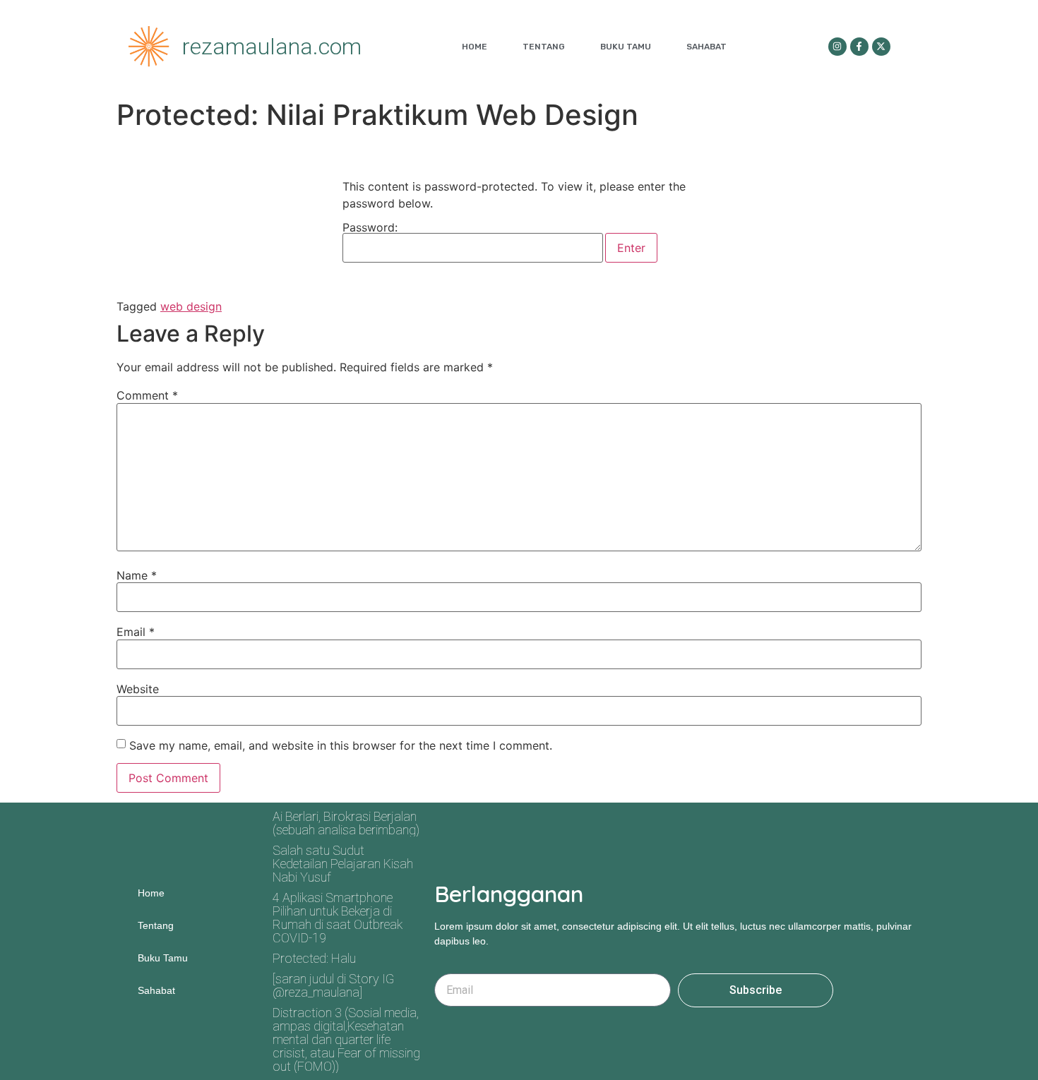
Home (474, 47)
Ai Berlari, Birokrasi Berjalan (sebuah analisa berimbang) (346, 823)
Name (137, 575)
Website (138, 689)
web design (191, 306)
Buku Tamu (625, 47)
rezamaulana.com (272, 46)
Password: (370, 228)
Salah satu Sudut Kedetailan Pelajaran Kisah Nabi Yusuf (343, 863)
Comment (147, 395)
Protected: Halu (314, 958)
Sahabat (706, 47)
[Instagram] (837, 46)
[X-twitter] (881, 46)
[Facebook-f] (859, 46)
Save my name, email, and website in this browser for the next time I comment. (340, 745)
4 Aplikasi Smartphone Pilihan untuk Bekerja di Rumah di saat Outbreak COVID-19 (337, 917)
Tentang (544, 47)
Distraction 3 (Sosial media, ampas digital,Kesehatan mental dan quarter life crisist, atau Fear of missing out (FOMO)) (346, 1039)
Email (136, 631)
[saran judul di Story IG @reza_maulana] (333, 985)
